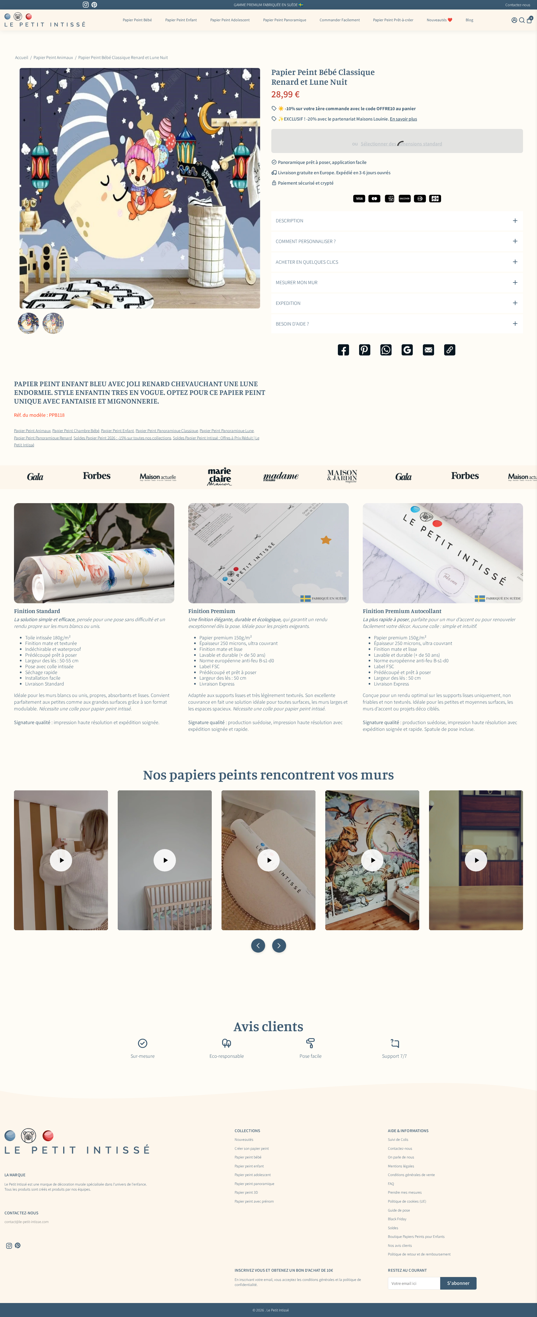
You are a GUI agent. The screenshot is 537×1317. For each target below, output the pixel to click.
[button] (258, 946)
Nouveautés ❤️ (439, 19)
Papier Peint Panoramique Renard (43, 437)
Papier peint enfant (249, 1166)
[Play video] (61, 860)
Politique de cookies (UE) (407, 1201)
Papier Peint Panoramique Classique (167, 430)
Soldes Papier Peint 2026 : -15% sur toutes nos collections (122, 437)
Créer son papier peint (252, 1148)
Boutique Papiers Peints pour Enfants (416, 1236)
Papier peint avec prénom (254, 1201)
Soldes (393, 1228)
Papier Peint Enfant (181, 19)
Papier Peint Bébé (137, 19)
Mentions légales (401, 1166)
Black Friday (397, 1219)
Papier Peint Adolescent (230, 19)
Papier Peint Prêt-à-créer (393, 19)
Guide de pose (399, 1210)
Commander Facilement (340, 19)
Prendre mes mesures (405, 1192)
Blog (469, 19)
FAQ (391, 1184)
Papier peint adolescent (253, 1175)
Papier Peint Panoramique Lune (227, 430)
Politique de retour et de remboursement (419, 1254)
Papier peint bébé (248, 1157)
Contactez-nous (517, 4)
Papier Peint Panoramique (284, 19)
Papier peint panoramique (254, 1184)
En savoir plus (403, 119)
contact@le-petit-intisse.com (26, 1222)
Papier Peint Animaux (32, 430)
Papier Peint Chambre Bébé (75, 430)
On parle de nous (401, 1157)
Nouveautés (244, 1139)
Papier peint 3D (246, 1192)
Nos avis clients (400, 1245)
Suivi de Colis (398, 1139)
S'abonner (458, 1283)
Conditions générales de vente (411, 1175)
